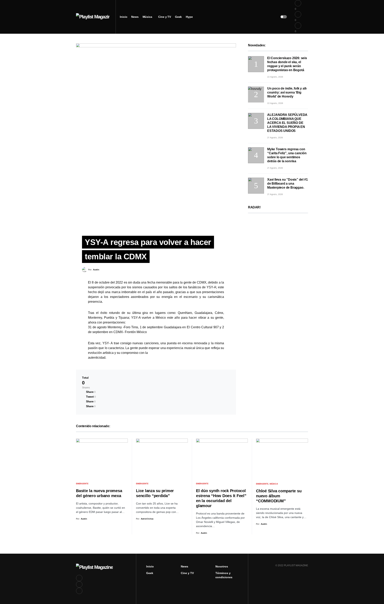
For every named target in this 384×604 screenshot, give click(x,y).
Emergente (82, 483)
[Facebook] (79, 578)
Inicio (150, 566)
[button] (283, 17)
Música (274, 484)
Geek (149, 573)
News (184, 566)
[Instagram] (79, 591)
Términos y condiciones (223, 575)
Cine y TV (187, 573)
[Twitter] (79, 584)
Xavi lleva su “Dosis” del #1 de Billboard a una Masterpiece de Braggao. (287, 183)
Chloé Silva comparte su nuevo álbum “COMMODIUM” (278, 496)
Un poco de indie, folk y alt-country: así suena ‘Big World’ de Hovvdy (287, 92)
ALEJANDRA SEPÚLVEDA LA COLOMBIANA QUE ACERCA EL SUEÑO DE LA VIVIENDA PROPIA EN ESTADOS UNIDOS (287, 122)
